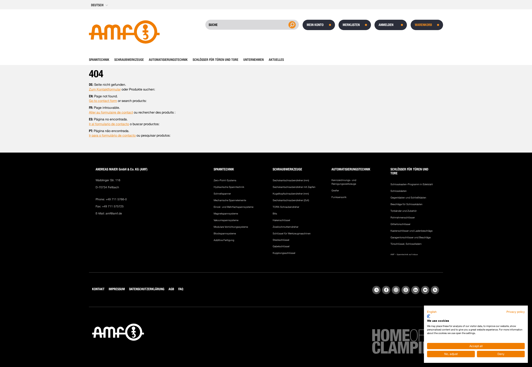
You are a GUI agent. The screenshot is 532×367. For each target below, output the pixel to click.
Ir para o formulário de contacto (112, 135)
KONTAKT (98, 289)
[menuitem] (100, 60)
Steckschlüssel (281, 240)
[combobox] (236, 25)
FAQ (180, 289)
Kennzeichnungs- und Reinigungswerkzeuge (343, 182)
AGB (171, 289)
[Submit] (291, 24)
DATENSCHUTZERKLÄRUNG (146, 289)
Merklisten (351, 25)
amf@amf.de (114, 213)
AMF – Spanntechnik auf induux (404, 254)
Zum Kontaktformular (105, 89)
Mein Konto (315, 25)
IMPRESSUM (117, 289)
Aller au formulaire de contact (111, 112)
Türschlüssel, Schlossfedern (406, 243)
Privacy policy (515, 311)
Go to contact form (103, 101)
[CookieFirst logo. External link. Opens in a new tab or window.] (428, 316)
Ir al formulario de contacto (109, 124)
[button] (100, 5)
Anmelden (386, 25)
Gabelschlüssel (281, 246)
